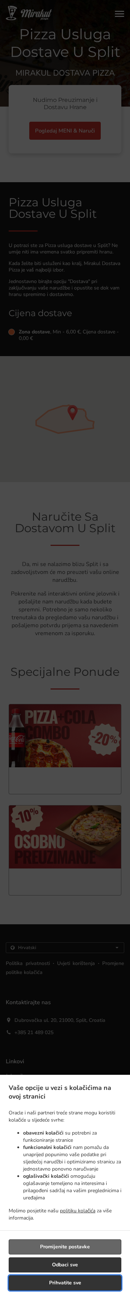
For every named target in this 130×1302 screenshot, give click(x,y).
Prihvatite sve (65, 1282)
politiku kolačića (77, 1210)
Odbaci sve (65, 1264)
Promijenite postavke (65, 1246)
